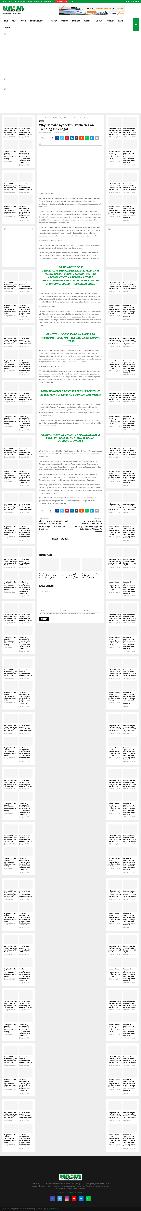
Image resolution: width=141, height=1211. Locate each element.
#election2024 (53, 273)
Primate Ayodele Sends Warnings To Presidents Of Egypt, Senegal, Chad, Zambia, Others (70, 338)
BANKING (87, 21)
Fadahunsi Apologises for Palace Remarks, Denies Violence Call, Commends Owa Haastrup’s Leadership (24, 157)
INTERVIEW (53, 21)
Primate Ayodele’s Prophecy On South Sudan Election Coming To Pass (48, 576)
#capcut (93, 280)
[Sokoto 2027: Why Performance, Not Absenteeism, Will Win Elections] (11, 122)
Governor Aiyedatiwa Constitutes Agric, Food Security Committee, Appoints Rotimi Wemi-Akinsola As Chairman (88, 527)
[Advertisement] (70, 59)
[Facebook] (126, 1)
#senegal (48, 270)
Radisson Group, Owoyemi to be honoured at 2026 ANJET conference (25, 131)
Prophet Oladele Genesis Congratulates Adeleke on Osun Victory (10, 155)
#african (76, 277)
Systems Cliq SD (53, 1209)
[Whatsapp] (138, 1)
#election (92, 270)
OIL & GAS (98, 21)
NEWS (14, 21)
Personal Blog (38, 1)
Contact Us (47, 1)
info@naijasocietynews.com (74, 1192)
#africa (91, 273)
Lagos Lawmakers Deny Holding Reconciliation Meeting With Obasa (90, 576)
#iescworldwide (76, 280)
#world (88, 277)
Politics (42, 121)
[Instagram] (131, 1)
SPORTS (7, 27)
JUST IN (23, 21)
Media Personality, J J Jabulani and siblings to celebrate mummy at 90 (69, 576)
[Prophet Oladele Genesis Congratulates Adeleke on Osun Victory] (11, 144)
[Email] (136, 1)
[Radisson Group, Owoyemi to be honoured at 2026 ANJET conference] (25, 122)
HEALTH (120, 21)
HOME (30, 1)
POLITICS (64, 21)
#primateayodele (53, 280)
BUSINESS (76, 21)
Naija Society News (47, 133)
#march (80, 273)
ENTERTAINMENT (36, 21)
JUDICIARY (110, 21)
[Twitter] (128, 1)
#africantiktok (58, 277)
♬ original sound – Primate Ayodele (70, 283)
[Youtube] (133, 1)
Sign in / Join (21, 1)
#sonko (69, 273)
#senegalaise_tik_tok (70, 270)
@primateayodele (70, 267)
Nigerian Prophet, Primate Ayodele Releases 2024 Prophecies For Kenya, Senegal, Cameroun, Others (71, 438)
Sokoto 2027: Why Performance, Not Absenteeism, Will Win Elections (10, 131)
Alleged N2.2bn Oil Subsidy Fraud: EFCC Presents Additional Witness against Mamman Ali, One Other (53, 525)
